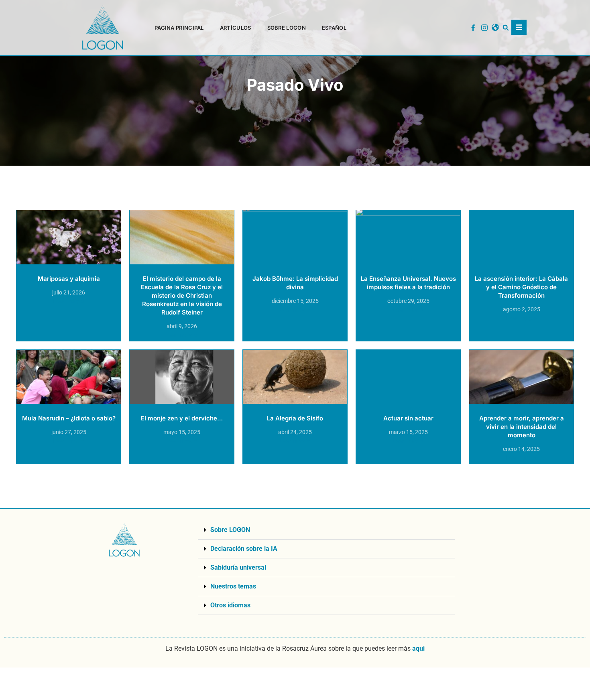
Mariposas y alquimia (69, 278)
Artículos (235, 27)
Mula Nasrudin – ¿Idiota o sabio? (69, 418)
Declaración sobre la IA (243, 548)
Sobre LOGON (230, 530)
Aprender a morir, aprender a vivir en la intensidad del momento (521, 426)
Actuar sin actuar (408, 418)
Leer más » (69, 301)
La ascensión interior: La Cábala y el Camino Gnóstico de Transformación (521, 287)
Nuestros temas (233, 586)
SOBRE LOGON (286, 27)
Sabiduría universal (238, 567)
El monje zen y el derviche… (182, 418)
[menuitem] (334, 27)
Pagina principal (179, 27)
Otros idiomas (230, 605)
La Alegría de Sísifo (295, 418)
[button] (506, 27)
